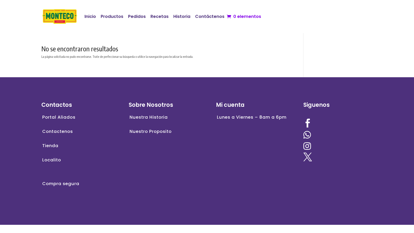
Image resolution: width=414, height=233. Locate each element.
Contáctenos (209, 16)
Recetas (160, 16)
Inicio (90, 16)
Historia (181, 16)
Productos (112, 16)
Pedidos (137, 16)
